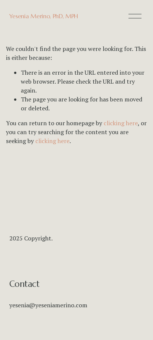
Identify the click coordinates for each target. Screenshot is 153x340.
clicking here (121, 123)
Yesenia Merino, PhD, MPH (43, 16)
